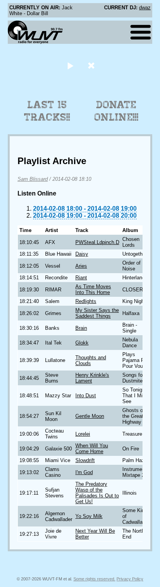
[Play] (70, 65)
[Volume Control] (92, 65)
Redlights (85, 301)
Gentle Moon (89, 416)
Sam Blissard (32, 179)
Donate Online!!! (116, 111)
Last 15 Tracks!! (47, 111)
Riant (81, 278)
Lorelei (82, 434)
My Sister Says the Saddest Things (97, 313)
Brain (81, 328)
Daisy (81, 254)
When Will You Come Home (91, 448)
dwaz (145, 7)
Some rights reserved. (94, 579)
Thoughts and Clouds (90, 360)
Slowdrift (85, 460)
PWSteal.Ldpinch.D (97, 242)
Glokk (82, 343)
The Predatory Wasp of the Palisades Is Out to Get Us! (97, 492)
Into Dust (85, 395)
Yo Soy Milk (89, 516)
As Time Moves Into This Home (93, 289)
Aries (81, 266)
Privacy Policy (130, 579)
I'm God (84, 472)
